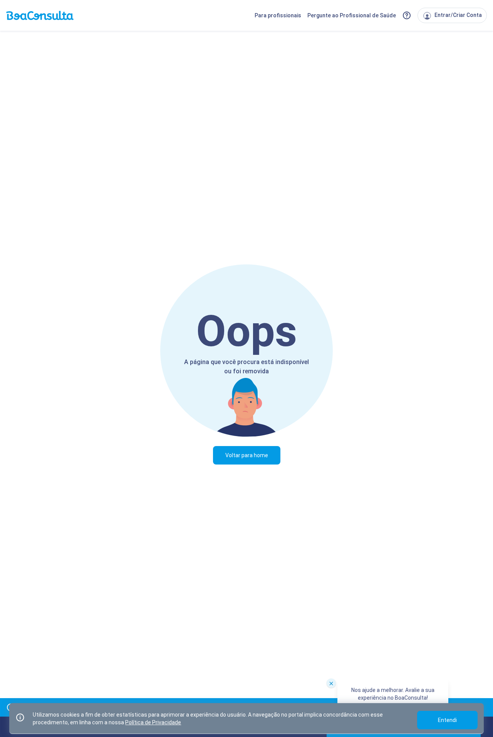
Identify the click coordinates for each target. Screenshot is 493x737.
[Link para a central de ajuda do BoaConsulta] (406, 15)
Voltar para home (246, 455)
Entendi (447, 720)
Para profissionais (278, 15)
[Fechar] (331, 683)
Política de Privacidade (153, 722)
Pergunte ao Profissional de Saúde (351, 15)
